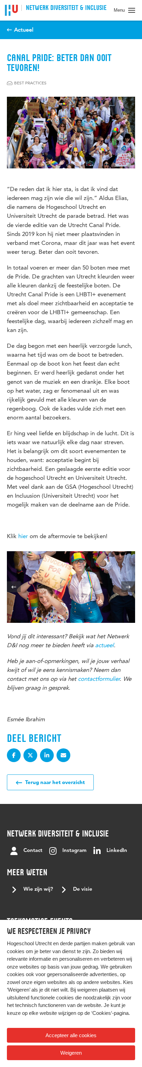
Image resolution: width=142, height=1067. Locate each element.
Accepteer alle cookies (71, 1035)
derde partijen (75, 943)
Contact (32, 850)
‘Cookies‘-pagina (110, 1013)
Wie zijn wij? (38, 889)
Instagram (74, 850)
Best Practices (30, 82)
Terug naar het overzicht (54, 782)
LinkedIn (116, 850)
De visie (82, 889)
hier (23, 536)
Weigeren (71, 1053)
